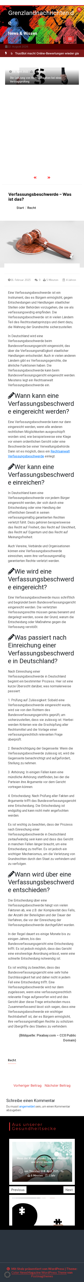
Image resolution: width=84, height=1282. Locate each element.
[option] (45, 53)
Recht (12, 1060)
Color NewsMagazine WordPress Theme (39, 1272)
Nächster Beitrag (58, 1085)
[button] (70, 39)
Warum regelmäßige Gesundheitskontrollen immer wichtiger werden (42, 1160)
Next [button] (69, 1190)
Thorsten (33, 1171)
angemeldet (27, 1106)
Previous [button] (17, 1190)
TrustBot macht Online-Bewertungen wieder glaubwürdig (45, 53)
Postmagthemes (42, 1276)
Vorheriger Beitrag (27, 1085)
